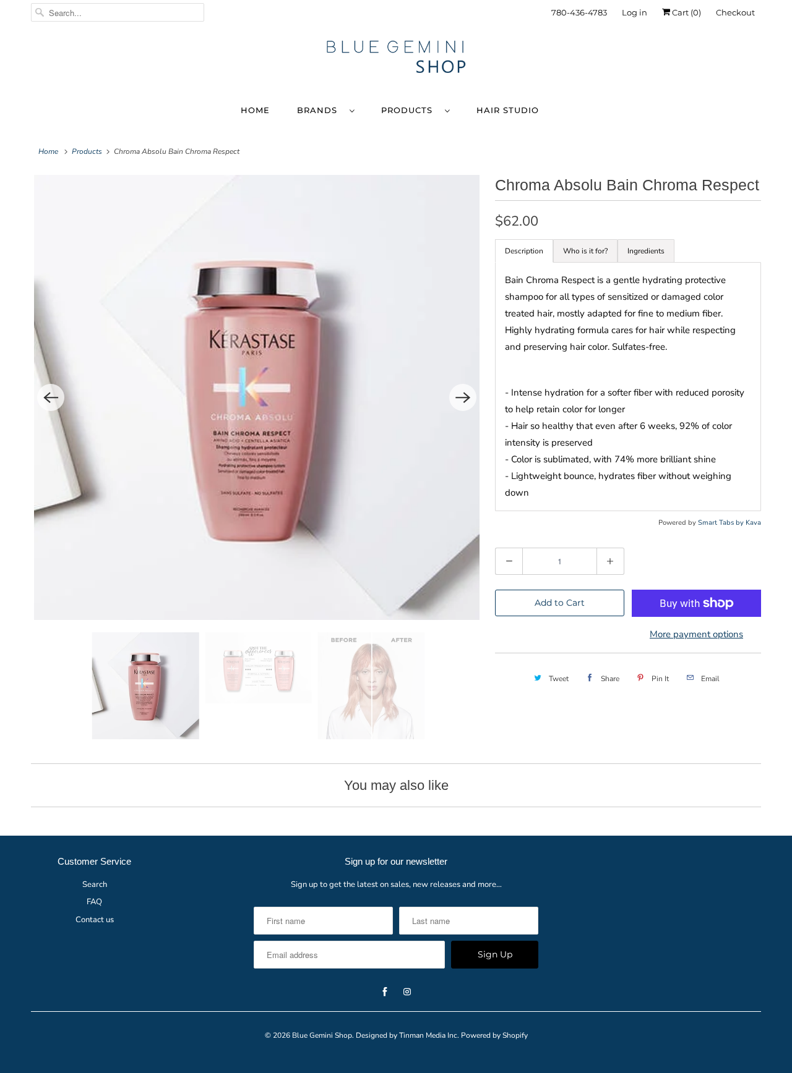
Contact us (94, 919)
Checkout (735, 12)
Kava (753, 522)
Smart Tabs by (722, 522)
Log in (634, 12)
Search (94, 884)
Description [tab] (524, 251)
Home (255, 110)
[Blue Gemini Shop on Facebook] (718, 54)
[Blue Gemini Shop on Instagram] (741, 54)
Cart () (685, 12)
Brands (320, 110)
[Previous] (50, 397)
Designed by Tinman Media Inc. (407, 1035)
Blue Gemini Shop (322, 1035)
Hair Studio (507, 110)
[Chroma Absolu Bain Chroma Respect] (257, 397)
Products (410, 110)
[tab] (646, 251)
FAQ (94, 901)
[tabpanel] (628, 386)
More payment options (696, 634)
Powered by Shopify (494, 1035)
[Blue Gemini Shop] (396, 58)
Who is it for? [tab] (585, 251)
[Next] (462, 397)
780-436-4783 (579, 12)
